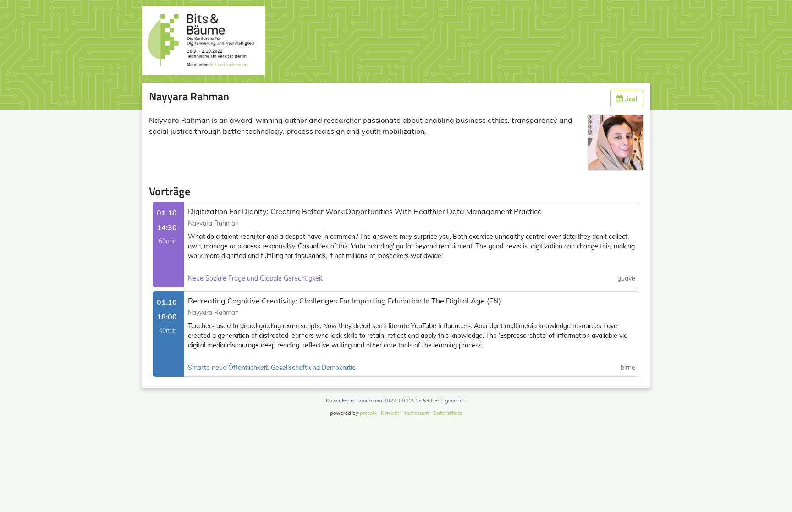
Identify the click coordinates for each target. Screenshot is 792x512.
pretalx (368, 413)
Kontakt (390, 413)
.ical (630, 98)
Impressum (416, 413)
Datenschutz (447, 413)
